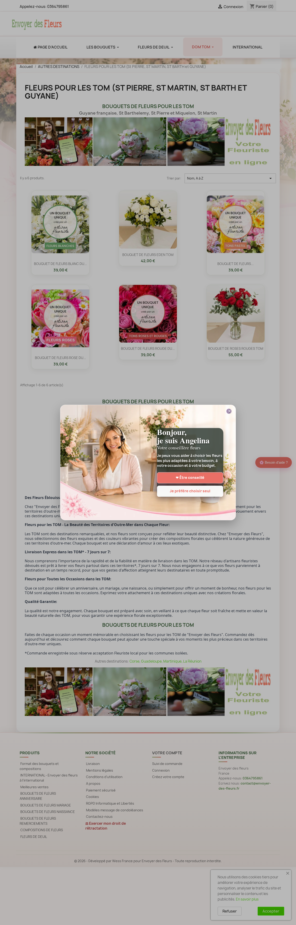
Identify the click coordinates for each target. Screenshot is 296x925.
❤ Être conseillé (190, 477)
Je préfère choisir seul (190, 491)
